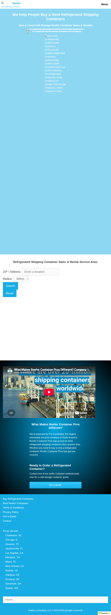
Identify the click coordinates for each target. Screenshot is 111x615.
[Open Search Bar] (89, 4)
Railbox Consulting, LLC (39, 610)
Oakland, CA (12, 575)
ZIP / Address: (12, 271)
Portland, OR (12, 579)
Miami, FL (10, 561)
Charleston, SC (13, 535)
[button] (55, 485)
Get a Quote (9, 516)
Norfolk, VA (11, 570)
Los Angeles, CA (14, 553)
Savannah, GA (13, 583)
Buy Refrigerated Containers (18, 499)
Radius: (8, 278)
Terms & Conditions (13, 507)
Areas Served (10, 531)
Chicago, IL (11, 539)
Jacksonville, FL (14, 548)
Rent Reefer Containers (15, 503)
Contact (7, 521)
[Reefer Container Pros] (11, 4)
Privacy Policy (10, 512)
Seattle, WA (11, 588)
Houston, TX (12, 544)
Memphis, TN (12, 557)
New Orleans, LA (14, 566)
